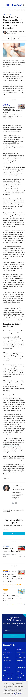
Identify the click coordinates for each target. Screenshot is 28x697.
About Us (5, 649)
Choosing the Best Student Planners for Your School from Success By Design (12, 597)
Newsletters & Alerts (8, 673)
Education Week (20, 489)
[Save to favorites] (14, 38)
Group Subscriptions (8, 675)
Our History (6, 654)
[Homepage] (14, 5)
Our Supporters (7, 660)
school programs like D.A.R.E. (13, 78)
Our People (6, 657)
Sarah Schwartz (13, 31)
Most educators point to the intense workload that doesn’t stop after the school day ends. (12, 116)
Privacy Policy (7, 689)
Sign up (14, 636)
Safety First (6, 71)
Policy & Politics (16, 9)
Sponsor (13, 571)
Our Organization (7, 652)
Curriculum (7, 14)
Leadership (8, 9)
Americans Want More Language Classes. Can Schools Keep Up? (12, 550)
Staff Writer (14, 489)
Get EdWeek (6, 667)
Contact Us (20, 649)
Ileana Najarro (6, 554)
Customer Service (21, 657)
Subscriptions (6, 670)
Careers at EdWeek (8, 663)
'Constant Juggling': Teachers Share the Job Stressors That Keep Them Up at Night (13, 110)
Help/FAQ (19, 654)
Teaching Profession (6, 105)
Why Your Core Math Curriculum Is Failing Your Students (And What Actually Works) (12, 577)
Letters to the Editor (22, 652)
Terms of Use (17, 693)
